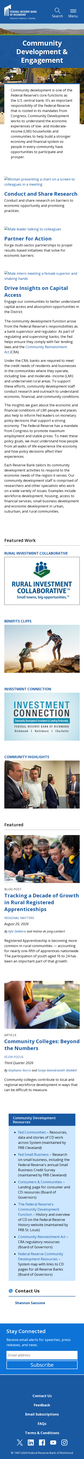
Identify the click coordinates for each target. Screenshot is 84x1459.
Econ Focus (13, 1057)
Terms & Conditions (42, 1433)
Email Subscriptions (42, 1414)
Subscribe (42, 1364)
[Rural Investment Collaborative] (42, 580)
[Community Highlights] (42, 784)
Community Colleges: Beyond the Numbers (42, 1045)
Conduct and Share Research (41, 193)
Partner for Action (28, 238)
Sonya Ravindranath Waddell (57, 1070)
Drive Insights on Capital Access (36, 291)
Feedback (42, 1405)
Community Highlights (26, 757)
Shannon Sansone (30, 1303)
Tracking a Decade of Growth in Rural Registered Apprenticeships (41, 902)
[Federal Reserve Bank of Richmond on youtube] (53, 1444)
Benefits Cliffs (17, 621)
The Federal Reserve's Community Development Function (38, 1209)
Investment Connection (27, 689)
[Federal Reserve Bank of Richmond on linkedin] (31, 1444)
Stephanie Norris (19, 1070)
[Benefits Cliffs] (42, 648)
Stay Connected (26, 1331)
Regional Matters (19, 918)
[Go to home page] (20, 11)
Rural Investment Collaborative (36, 553)
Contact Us (42, 1395)
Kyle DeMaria (17, 931)
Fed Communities (32, 1132)
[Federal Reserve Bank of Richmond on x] (20, 1444)
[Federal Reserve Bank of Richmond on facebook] (42, 1444)
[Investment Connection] (42, 716)
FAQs (42, 1423)
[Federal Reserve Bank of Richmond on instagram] (64, 1444)
